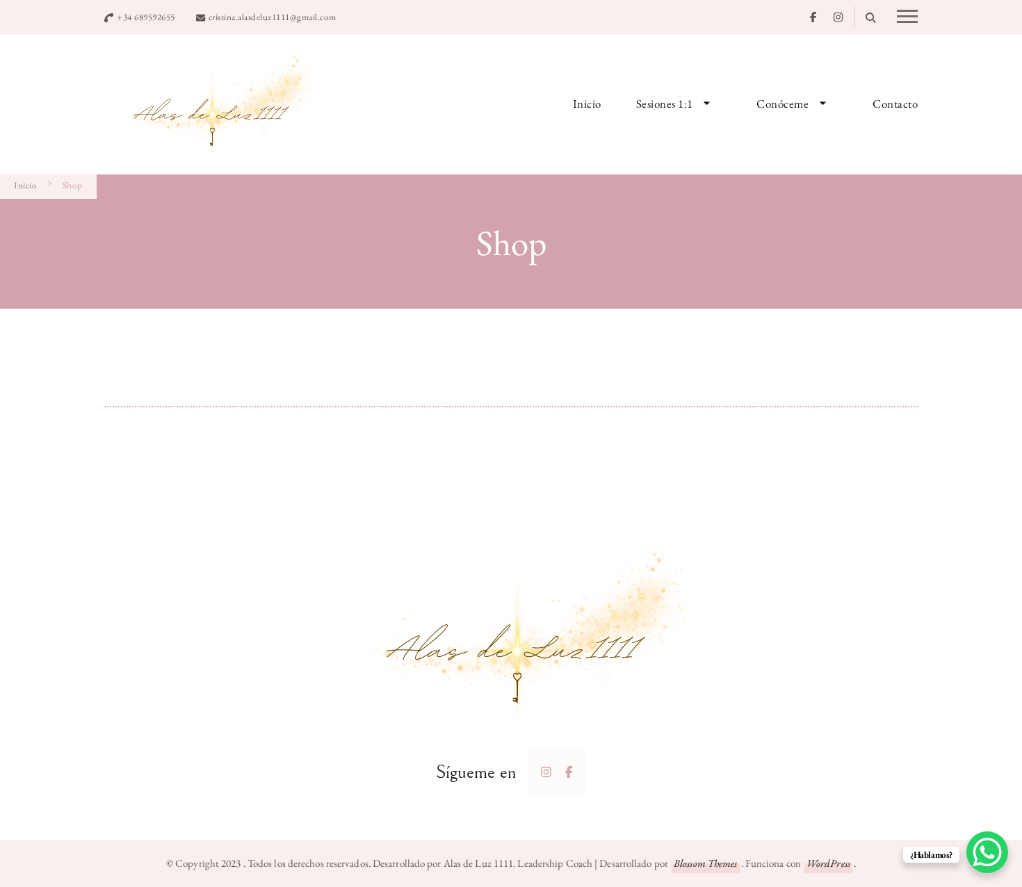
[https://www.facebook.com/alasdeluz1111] (569, 772)
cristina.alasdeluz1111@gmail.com (272, 17)
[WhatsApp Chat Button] (987, 852)
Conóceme (782, 103)
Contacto (895, 103)
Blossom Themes (705, 863)
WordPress (828, 863)
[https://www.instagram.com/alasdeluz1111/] (546, 772)
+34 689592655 (146, 17)
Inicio (587, 103)
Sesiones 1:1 (664, 103)
